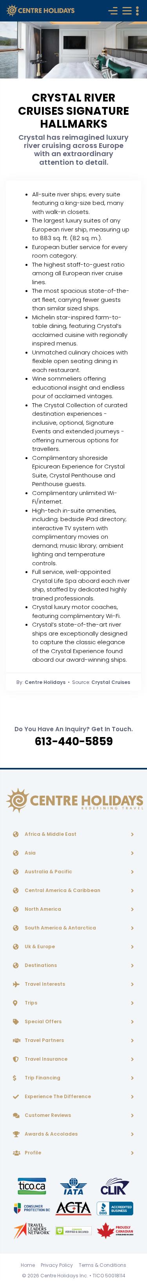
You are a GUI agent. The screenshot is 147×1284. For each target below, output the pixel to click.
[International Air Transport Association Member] (74, 1185)
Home (28, 1265)
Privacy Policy (57, 1265)
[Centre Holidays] (40, 11)
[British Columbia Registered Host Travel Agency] (32, 1208)
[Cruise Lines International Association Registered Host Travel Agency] (115, 1185)
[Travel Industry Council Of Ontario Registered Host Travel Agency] (32, 1185)
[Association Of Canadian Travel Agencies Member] (74, 1208)
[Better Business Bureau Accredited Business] (115, 1208)
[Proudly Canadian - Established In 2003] (115, 1230)
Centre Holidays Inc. (64, 1275)
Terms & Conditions (102, 1265)
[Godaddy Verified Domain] (74, 1230)
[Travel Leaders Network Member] (32, 1230)
